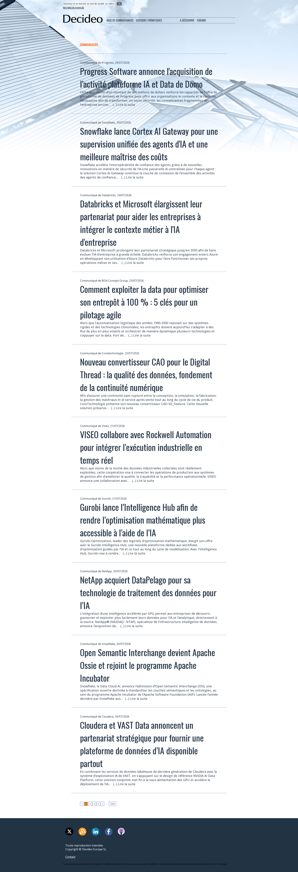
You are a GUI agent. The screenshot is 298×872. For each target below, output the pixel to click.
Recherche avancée (73, 7)
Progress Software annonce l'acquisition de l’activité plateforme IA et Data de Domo (146, 77)
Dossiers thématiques (149, 20)
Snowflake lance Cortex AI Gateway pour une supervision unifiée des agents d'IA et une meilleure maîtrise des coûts (149, 143)
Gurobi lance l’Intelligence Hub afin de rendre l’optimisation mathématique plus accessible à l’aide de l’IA (142, 519)
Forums (201, 20)
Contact (70, 857)
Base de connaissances (120, 20)
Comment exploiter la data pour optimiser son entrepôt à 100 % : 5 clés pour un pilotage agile (144, 301)
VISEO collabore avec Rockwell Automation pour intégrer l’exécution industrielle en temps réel (145, 447)
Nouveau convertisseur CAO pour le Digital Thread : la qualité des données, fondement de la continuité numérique (146, 374)
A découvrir (187, 20)
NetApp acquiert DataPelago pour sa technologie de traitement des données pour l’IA (148, 592)
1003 (112, 803)
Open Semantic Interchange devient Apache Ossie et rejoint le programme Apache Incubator (147, 665)
